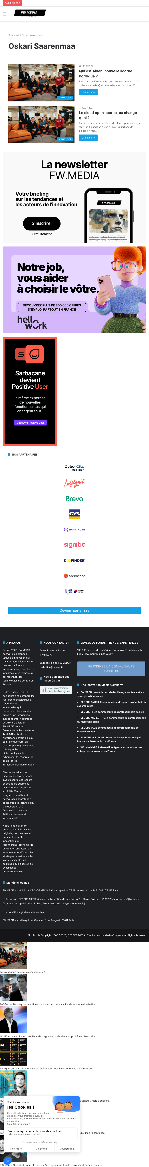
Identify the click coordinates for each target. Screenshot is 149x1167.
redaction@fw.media (51, 667)
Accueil (15, 35)
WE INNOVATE (88, 747)
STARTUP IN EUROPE (92, 737)
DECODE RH (87, 711)
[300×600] (30, 445)
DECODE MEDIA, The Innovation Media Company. (96, 935)
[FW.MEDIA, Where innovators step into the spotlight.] (30, 14)
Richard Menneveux (45, 903)
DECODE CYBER (89, 702)
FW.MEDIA (24, 650)
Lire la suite (88, 92)
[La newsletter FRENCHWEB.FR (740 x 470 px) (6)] (74, 241)
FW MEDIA (86, 692)
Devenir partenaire (74, 610)
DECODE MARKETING (92, 717)
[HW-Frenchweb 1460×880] (74, 332)
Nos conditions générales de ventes (23, 912)
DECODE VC (87, 727)
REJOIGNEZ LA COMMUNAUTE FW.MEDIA (111, 669)
